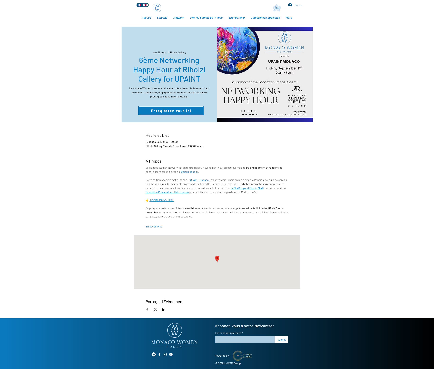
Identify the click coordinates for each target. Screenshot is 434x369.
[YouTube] (171, 354)
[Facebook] (159, 354)
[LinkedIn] (154, 354)
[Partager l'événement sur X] (155, 309)
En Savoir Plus (154, 226)
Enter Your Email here (228, 333)
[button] (265, 17)
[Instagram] (165, 354)
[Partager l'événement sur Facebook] (147, 309)
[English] (146, 5)
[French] (140, 5)
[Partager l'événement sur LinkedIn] (163, 309)
